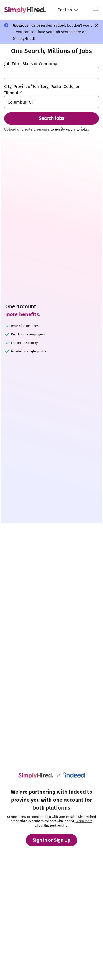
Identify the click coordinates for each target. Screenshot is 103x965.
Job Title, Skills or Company (30, 63)
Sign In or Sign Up (51, 840)
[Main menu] (95, 10)
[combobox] (51, 73)
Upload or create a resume (26, 129)
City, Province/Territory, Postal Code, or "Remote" (41, 89)
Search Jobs (51, 118)
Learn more (84, 821)
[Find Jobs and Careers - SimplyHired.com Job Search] (25, 10)
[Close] (96, 25)
